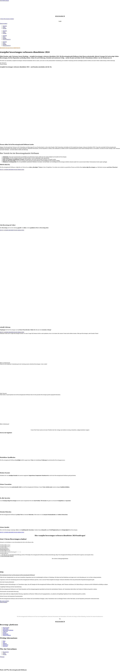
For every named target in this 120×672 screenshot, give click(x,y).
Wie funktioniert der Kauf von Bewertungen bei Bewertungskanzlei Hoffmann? (17, 575)
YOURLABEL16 (4, 553)
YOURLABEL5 (4, 552)
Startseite (5, 26)
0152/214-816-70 (60, 16)
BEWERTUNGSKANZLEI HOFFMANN (10, 48)
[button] (60, 575)
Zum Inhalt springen (4, 0)
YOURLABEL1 (4, 545)
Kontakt (4, 28)
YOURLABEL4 (4, 550)
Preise (4, 27)
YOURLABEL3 (4, 546)
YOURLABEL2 (4, 547)
